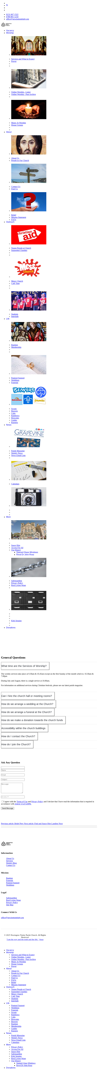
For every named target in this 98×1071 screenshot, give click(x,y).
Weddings (15, 380)
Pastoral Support (17, 378)
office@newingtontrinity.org (17, 19)
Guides (14, 420)
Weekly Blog (11, 863)
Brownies (15, 418)
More (8, 517)
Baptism (14, 345)
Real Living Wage (18, 585)
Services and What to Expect (22, 59)
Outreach (10, 222)
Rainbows (15, 416)
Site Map (9, 905)
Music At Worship (18, 123)
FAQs (13, 220)
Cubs (13, 413)
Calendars (15, 484)
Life (7, 319)
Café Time (15, 283)
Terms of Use (22, 801)
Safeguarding (16, 581)
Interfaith (15, 316)
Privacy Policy (17, 583)
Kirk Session (16, 621)
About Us (15, 158)
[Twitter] (7, 5)
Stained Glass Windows (27, 552)
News (8, 425)
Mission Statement (18, 217)
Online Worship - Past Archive (23, 94)
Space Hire (15, 545)
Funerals (14, 382)
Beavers (14, 411)
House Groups (17, 125)
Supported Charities (19, 250)
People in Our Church (20, 160)
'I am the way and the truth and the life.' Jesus (25, 939)
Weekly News (17, 453)
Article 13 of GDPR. (23, 804)
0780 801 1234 (12, 17)
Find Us (14, 189)
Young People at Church (21, 248)
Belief (13, 215)
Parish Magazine (18, 451)
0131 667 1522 (12, 14)
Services (9, 861)
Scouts (14, 409)
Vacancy (10, 30)
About (8, 132)
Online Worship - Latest (20, 92)
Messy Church (17, 281)
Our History (16, 550)
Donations (10, 628)
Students (14, 314)
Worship (10, 33)
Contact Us (15, 186)
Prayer (13, 61)
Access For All (17, 548)
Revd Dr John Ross (25, 554)
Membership (16, 347)
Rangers (14, 422)
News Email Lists (18, 455)
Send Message (7, 808)
